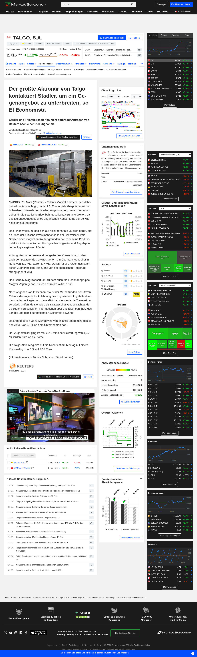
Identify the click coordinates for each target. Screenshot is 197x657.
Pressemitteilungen (95, 69)
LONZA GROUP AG (159, 224)
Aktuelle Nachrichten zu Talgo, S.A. (28, 479)
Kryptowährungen (156, 493)
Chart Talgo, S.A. (111, 90)
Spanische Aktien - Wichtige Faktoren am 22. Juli (36, 496)
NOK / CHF (152, 402)
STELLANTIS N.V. (158, 160)
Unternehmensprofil (113, 146)
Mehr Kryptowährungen (170, 536)
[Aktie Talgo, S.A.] (32, 145)
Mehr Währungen (169, 433)
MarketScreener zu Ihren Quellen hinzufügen (59, 137)
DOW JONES (156, 82)
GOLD (150, 464)
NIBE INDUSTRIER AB (160, 294)
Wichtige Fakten (55, 69)
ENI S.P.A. (155, 190)
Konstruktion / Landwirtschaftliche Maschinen (128, 183)
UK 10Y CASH (157, 581)
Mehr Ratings (134, 352)
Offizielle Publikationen (116, 69)
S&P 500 (154, 78)
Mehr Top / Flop (169, 276)
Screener (136, 11)
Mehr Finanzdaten (132, 254)
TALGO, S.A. (19, 462)
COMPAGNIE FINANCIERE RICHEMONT (166, 217)
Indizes (153, 35)
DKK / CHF (152, 406)
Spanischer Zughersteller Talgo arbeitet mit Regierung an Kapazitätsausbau (113, 55)
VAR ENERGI (156, 325)
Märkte (10, 11)
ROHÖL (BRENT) (155, 472)
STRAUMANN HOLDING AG (162, 321)
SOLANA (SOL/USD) (159, 523)
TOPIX (153, 92)
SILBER (151, 475)
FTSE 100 (155, 75)
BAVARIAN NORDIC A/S (161, 291)
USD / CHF (152, 388)
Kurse (21, 63)
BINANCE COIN (157, 526)
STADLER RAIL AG (22, 468)
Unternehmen (63, 63)
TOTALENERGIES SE (160, 183)
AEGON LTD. (156, 314)
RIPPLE (154, 530)
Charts (31, 63)
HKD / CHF (152, 420)
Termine (56, 11)
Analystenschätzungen (115, 363)
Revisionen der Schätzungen (128, 468)
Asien (187, 35)
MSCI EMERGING (158, 96)
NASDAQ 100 (156, 85)
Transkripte (79, 69)
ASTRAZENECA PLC (159, 167)
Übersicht (11, 63)
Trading (122, 11)
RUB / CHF (152, 395)
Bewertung (95, 63)
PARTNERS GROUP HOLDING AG (165, 233)
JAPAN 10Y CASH (158, 574)
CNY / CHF (152, 417)
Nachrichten (25, 11)
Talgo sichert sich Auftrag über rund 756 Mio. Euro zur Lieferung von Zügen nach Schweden (49, 549)
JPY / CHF (152, 427)
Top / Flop (162, 11)
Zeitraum (126, 96)
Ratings (121, 63)
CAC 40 (154, 71)
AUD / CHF (152, 413)
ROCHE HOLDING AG (160, 228)
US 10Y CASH (157, 567)
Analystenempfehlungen (34, 69)
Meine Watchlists (170, 199)
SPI (152, 64)
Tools (149, 11)
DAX (153, 67)
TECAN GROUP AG (159, 317)
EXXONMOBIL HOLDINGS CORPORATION (166, 180)
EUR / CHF (152, 385)
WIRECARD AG (157, 187)
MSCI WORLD (157, 99)
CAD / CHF (152, 410)
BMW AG (154, 163)
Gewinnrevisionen (112, 412)
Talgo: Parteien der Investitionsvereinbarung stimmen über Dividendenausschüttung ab (51, 558)
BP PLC (154, 176)
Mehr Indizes (169, 105)
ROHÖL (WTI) (154, 468)
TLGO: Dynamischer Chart (129, 136)
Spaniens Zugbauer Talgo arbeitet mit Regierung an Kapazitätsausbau (113, 50)
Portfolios (92, 11)
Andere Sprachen (14, 74)
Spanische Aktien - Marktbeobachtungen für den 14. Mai (39, 537)
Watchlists (108, 11)
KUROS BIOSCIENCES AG (162, 194)
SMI (152, 60)
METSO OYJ (156, 305)
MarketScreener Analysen (59, 74)
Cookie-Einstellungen (71, 645)
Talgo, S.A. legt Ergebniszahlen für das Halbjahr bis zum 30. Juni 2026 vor (47, 502)
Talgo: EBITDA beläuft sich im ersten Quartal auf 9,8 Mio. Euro (42, 542)
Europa (164, 35)
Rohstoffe (152, 442)
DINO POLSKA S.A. (159, 298)
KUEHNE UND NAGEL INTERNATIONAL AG (166, 214)
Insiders (67, 69)
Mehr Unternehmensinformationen (125, 192)
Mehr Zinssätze (169, 587)
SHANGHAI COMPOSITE (161, 89)
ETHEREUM (156, 519)
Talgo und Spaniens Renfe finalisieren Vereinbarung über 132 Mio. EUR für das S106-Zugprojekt (49, 524)
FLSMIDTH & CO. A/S (160, 301)
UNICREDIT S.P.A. (158, 170)
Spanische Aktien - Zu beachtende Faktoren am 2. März (39, 570)
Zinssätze (152, 544)
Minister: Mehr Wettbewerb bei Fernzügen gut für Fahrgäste (41, 512)
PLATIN (151, 479)
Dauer (104, 96)
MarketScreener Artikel (34, 74)
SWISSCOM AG (157, 248)
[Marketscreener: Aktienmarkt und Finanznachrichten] (25, 4)
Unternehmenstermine (130, 538)
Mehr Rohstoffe (169, 484)
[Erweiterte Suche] (132, 4)
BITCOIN (154, 516)
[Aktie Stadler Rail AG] (65, 145)
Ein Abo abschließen (181, 4)
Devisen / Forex (155, 362)
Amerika (175, 35)
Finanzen (80, 63)
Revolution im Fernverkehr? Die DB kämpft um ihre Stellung (41, 532)
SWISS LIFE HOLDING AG (162, 237)
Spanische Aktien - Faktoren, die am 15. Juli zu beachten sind (42, 507)
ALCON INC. (156, 244)
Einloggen (161, 4)
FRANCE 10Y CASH (159, 578)
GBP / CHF (152, 392)
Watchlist (152, 155)
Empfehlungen (74, 11)
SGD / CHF (152, 424)
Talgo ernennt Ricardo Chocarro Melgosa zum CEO (37, 518)
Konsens (108, 63)
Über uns (88, 645)
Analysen (42, 11)
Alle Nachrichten (13, 69)
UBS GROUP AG (158, 241)
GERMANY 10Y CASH (160, 571)
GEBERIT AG (156, 221)
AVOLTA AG (155, 310)
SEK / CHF (152, 399)
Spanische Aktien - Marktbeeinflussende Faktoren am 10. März (42, 565)
